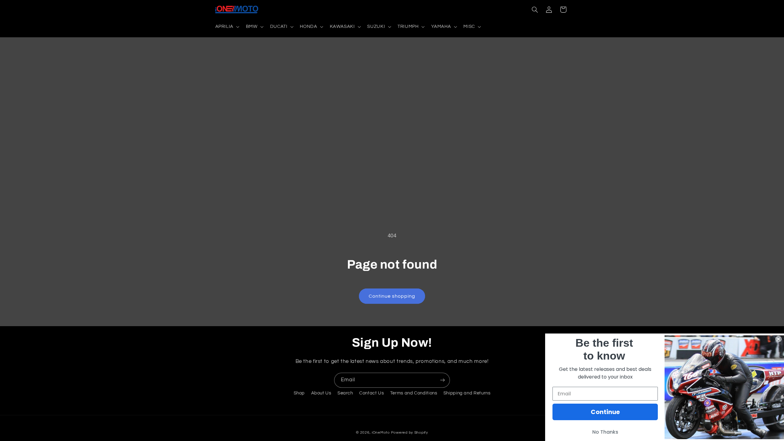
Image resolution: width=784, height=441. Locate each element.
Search (345, 393)
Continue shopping (392, 296)
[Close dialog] (778, 339)
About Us (321, 393)
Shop (299, 393)
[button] (226, 26)
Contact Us (371, 393)
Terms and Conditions (413, 393)
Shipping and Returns (467, 393)
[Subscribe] (442, 380)
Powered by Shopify (409, 432)
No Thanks (605, 431)
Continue (605, 412)
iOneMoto (381, 432)
